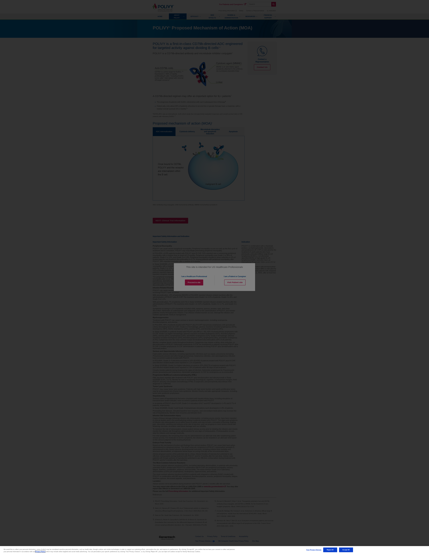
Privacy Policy (40, 551)
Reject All (330, 550)
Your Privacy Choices (313, 550)
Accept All (346, 550)
